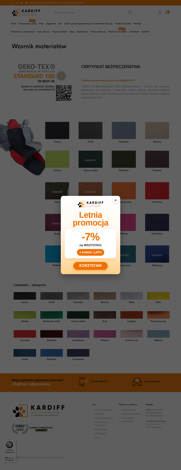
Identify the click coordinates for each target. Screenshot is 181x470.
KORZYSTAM (90, 266)
